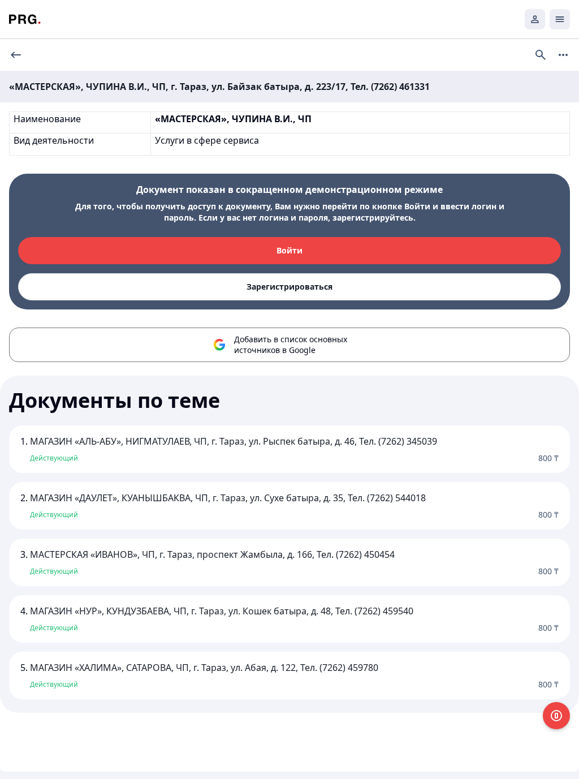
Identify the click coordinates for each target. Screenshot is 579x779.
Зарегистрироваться (289, 286)
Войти (289, 250)
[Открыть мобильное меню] (560, 19)
